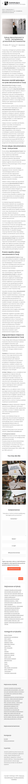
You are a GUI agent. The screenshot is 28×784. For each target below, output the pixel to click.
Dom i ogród (7, 639)
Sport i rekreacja (8, 669)
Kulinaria (6, 651)
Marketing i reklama (9, 653)
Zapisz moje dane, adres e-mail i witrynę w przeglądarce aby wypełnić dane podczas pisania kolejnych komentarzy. (13, 563)
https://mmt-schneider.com (14, 431)
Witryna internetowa (14, 552)
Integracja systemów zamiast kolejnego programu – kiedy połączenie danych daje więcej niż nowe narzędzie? (14, 698)
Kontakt (6, 739)
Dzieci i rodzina (8, 640)
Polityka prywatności (9, 741)
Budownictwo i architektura (11, 637)
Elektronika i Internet (9, 644)
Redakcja (6, 45)
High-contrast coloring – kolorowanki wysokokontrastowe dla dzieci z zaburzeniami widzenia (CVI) (13, 608)
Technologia (7, 671)
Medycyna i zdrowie (9, 655)
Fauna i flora (7, 646)
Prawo (5, 664)
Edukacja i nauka (8, 642)
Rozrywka (6, 666)
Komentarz (14, 518)
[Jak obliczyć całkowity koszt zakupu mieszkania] (14, 468)
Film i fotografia (8, 648)
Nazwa (14, 539)
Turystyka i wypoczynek (10, 673)
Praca (5, 662)
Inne (5, 649)
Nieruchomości (9, 9)
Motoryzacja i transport (10, 658)
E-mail (14, 546)
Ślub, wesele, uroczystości (10, 667)
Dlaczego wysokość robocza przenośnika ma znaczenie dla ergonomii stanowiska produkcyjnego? (14, 613)
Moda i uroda (7, 657)
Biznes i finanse (8, 635)
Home (3, 9)
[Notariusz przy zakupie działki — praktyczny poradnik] (14, 483)
